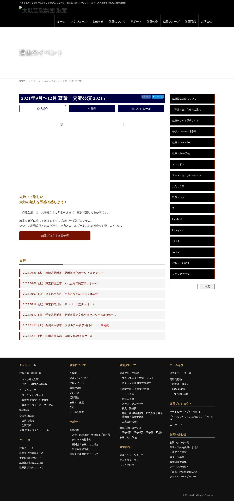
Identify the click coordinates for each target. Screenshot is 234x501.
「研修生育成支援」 (80, 449)
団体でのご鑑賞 (178, 452)
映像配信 (24, 410)
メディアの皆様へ (182, 274)
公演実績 (26, 425)
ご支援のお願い (130, 422)
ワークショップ (27, 390)
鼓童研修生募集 (178, 462)
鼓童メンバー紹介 (79, 378)
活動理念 (74, 397)
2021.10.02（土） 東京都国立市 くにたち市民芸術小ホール (60, 283)
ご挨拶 (73, 373)
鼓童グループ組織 (129, 373)
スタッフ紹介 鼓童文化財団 (136, 383)
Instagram (177, 230)
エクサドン (178, 164)
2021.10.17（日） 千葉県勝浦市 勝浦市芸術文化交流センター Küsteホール (69, 315)
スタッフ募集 (177, 457)
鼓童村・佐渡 (77, 402)
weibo (175, 252)
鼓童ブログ (178, 197)
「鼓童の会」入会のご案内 (186, 109)
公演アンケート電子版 (184, 131)
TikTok (176, 241)
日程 (93, 109)
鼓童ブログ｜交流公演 (55, 236)
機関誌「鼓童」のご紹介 (85, 444)
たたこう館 (178, 186)
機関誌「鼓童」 (180, 384)
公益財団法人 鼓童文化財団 (134, 389)
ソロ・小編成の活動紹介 (35, 384)
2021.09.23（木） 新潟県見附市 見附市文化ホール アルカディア (63, 273)
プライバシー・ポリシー (183, 476)
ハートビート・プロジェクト (185, 411)
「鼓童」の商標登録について (185, 472)
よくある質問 (77, 412)
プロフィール (77, 383)
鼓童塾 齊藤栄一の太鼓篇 (35, 400)
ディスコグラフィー (130, 460)
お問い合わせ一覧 (179, 442)
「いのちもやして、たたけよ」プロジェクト (191, 418)
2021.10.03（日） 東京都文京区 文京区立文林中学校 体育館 (60, 294)
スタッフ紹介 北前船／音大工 (138, 378)
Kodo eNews (179, 389)
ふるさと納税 (127, 465)
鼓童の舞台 (76, 388)
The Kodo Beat (180, 394)
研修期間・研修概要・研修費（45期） (142, 432)
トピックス (128, 394)
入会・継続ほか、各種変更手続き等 (91, 435)
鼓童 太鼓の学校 (181, 153)
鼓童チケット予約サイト (185, 120)
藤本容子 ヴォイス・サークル (37, 405)
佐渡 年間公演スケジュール (34, 430)
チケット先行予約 (81, 439)
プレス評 (74, 393)
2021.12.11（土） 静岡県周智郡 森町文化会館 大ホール (58, 336)
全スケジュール (141, 109)
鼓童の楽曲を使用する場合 (184, 447)
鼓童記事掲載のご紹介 (31, 462)
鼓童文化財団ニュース (31, 453)
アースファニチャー (133, 404)
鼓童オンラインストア (132, 455)
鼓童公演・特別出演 (30, 373)
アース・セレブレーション (186, 175)
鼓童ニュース (26, 448)
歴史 (72, 407)
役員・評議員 (129, 408)
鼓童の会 (74, 430)
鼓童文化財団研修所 (130, 428)
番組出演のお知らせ (30, 458)
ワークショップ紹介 (32, 395)
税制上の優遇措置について (84, 454)
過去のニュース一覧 (180, 373)
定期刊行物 (176, 379)
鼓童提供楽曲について (184, 98)
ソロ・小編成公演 (29, 379)
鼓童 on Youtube (181, 142)
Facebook (177, 219)
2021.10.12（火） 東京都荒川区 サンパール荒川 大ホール (59, 304)
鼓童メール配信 (180, 263)
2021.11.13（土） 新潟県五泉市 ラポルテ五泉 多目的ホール (66, 325)
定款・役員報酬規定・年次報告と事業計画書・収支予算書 (142, 415)
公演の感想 (28, 420)
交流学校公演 (26, 416)
